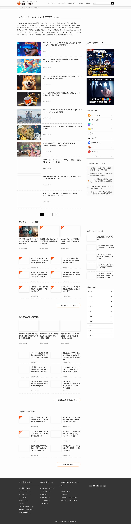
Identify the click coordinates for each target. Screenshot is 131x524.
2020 (91, 321)
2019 (91, 326)
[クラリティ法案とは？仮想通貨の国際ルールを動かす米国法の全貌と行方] (100, 75)
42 (57, 214)
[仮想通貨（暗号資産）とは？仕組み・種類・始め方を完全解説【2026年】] (100, 225)
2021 (91, 316)
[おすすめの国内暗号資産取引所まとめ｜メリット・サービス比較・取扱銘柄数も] (100, 104)
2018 (91, 331)
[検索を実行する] (112, 3)
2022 (91, 311)
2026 (91, 291)
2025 (91, 296)
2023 (91, 306)
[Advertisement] (100, 26)
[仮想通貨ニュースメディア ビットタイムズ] (25, 3)
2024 (91, 301)
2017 (91, 336)
